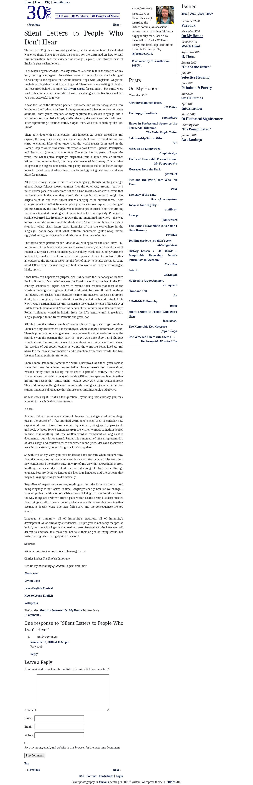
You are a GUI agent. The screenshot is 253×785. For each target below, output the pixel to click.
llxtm (173, 306)
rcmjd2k (171, 234)
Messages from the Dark (145, 169)
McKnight (170, 274)
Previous (34, 24)
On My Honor (73, 610)
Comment (30, 710)
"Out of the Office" (196, 67)
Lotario (133, 270)
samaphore (169, 117)
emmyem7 (170, 285)
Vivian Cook (32, 580)
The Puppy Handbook (143, 113)
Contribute (106, 776)
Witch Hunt (191, 46)
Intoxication (192, 108)
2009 (210, 13)
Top (26, 763)
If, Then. (188, 56)
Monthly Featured (52, 610)
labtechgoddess (167, 245)
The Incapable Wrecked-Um (159, 341)
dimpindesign (168, 153)
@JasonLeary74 (142, 53)
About (39, 2)
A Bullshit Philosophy (143, 301)
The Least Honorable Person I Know (152, 159)
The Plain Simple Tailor (161, 132)
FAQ (47, 2)
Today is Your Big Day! (143, 205)
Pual (174, 188)
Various (104, 782)
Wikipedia (31, 603)
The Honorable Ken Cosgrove (148, 326)
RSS (81, 776)
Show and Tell (138, 291)
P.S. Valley (170, 107)
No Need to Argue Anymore (146, 280)
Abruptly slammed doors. (145, 102)
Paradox (189, 25)
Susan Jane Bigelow (164, 199)
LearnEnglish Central (38, 588)
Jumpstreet (169, 220)
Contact (91, 776)
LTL (175, 143)
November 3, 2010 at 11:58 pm (49, 642)
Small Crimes (192, 98)
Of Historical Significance (202, 119)
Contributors (61, 2)
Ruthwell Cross (74, 88)
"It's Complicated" (196, 129)
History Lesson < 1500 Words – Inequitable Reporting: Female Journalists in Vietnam (153, 255)
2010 (201, 13)
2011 (193, 13)
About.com (31, 573)
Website (29, 735)
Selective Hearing (195, 77)
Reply (34, 654)
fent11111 (171, 174)
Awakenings (192, 139)
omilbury (171, 209)
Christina (171, 264)
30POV (171, 782)
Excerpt (134, 215)
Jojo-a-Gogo (169, 331)
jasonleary (170, 320)
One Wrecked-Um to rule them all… (152, 337)
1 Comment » (33, 615)
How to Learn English (38, 595)
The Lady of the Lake (142, 194)
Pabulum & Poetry (197, 88)
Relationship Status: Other (146, 138)
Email (29, 726)
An (175, 295)
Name (29, 718)
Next (116, 24)
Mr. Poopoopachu (165, 163)
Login (119, 776)
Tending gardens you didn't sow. (150, 240)
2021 (184, 13)
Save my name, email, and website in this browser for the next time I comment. (72, 747)
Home (28, 2)
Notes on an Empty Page (144, 148)
